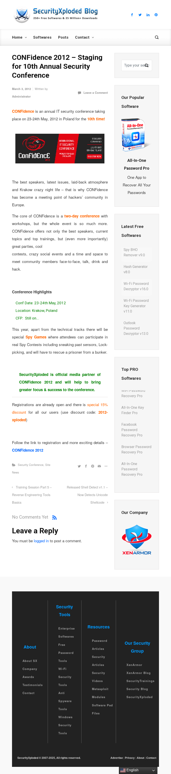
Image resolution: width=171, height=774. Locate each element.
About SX (29, 661)
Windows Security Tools (65, 725)
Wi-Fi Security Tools (64, 677)
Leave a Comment (95, 93)
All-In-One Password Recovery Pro (131, 454)
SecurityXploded (139, 697)
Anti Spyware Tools (65, 701)
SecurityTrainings (140, 681)
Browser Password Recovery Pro (136, 435)
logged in (41, 540)
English (132, 770)
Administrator (21, 96)
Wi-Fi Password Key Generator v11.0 (136, 291)
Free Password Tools (66, 653)
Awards (28, 677)
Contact (28, 693)
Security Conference (30, 465)
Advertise (116, 758)
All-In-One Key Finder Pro (132, 395)
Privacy (130, 758)
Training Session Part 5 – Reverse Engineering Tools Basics (32, 495)
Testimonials (32, 685)
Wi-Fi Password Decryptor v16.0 (136, 272)
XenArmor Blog (138, 673)
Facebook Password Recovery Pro (131, 415)
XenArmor (134, 665)
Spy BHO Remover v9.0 (134, 333)
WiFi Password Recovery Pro (133, 474)
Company (29, 669)
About (140, 758)
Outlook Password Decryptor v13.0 (136, 313)
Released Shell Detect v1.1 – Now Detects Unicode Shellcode (87, 495)
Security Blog (137, 689)
